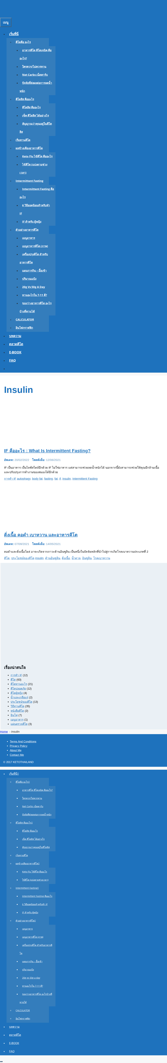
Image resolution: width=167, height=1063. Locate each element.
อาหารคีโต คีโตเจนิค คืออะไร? (37, 790)
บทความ (15, 336)
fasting (48, 478)
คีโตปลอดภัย (18, 688)
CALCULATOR (25, 319)
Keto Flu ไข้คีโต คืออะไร (37, 156)
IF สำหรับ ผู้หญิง (31, 221)
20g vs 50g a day (33, 287)
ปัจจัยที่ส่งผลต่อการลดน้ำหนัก (36, 814)
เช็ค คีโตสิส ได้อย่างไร (35, 115)
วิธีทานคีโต (17, 706)
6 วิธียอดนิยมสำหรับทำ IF (35, 904)
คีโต (7, 558)
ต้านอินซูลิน (52, 558)
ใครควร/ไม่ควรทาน (34, 66)
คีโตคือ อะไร (23, 42)
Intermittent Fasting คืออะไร (37, 896)
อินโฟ (14, 715)
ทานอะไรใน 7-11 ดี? (34, 295)
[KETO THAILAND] (22, 7)
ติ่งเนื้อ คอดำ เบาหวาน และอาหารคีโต (41, 534)
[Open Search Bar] (2, 13)
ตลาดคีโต (16, 344)
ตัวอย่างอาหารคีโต (27, 230)
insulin (66, 478)
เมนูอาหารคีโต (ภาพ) (35, 246)
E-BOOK (15, 352)
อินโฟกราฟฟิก (24, 328)
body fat (37, 478)
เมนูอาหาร (28, 238)
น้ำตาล (76, 558)
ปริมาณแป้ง (29, 279)
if (60, 478)
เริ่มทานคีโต (23, 140)
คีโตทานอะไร (19, 684)
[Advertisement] (83, 638)
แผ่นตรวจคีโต (19, 724)
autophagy (23, 478)
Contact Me (17, 754)
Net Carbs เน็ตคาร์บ (35, 75)
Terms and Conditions (23, 741)
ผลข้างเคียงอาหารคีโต (29, 148)
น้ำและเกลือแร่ (19, 697)
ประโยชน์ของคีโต (22, 558)
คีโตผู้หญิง (17, 693)
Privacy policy (18, 746)
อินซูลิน (87, 558)
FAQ (12, 360)
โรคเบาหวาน (101, 558)
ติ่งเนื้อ (66, 558)
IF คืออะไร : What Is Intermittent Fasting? (47, 450)
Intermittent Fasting (29, 181)
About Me (15, 750)
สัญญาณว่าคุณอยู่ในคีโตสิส (36, 847)
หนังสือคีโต (17, 710)
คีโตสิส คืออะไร (25, 99)
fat (56, 478)
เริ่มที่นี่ (14, 34)
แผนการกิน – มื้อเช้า (34, 270)
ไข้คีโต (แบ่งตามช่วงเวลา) (35, 879)
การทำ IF (10, 478)
